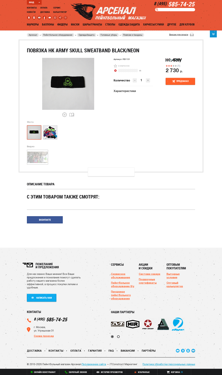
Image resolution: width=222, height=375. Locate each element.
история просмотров (112, 372)
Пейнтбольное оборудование (57, 35)
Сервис (57, 7)
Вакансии (128, 350)
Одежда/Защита (129, 24)
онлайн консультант (45, 372)
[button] (148, 80)
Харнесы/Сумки (153, 24)
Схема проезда (44, 335)
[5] (176, 66)
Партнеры (149, 350)
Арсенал (33, 35)
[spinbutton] (141, 80)
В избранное (124, 66)
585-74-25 (50, 319)
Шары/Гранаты (92, 24)
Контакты (32, 7)
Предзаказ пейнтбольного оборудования (121, 295)
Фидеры (62, 24)
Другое (171, 24)
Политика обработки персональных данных (169, 364)
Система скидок (149, 273)
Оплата (43, 7)
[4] (173, 66)
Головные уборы (109, 35)
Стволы (110, 24)
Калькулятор (60, 12)
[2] (169, 66)
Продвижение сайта (94, 364)
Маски (75, 24)
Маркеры (33, 24)
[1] (167, 66)
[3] (171, 66)
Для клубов (187, 24)
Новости (31, 12)
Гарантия (95, 350)
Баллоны (48, 24)
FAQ (111, 350)
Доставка (45, 12)
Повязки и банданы (132, 35)
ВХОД (31, 2)
